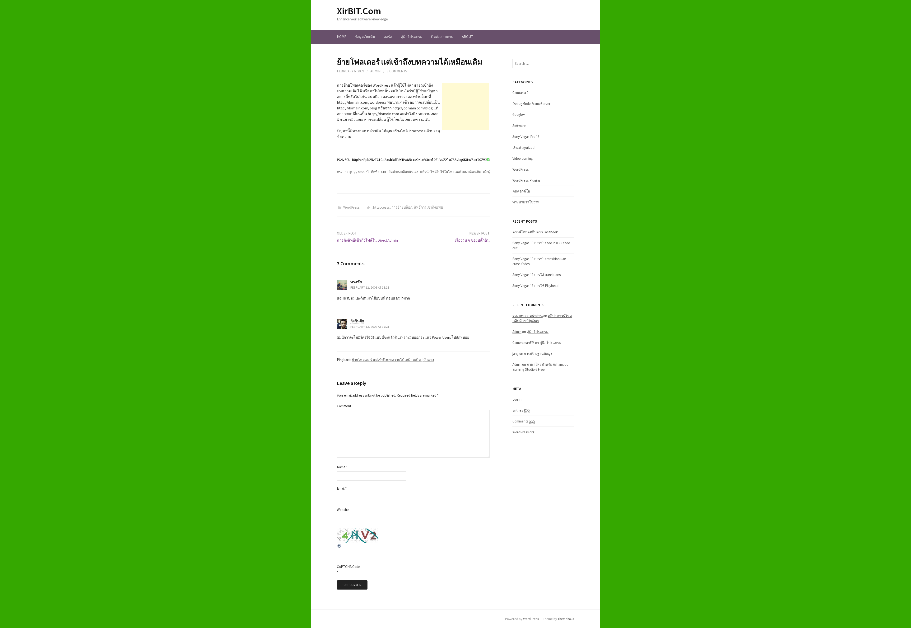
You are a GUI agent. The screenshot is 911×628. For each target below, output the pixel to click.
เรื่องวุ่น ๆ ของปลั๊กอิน (472, 240)
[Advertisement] (465, 106)
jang (515, 353)
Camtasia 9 (520, 92)
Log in (516, 399)
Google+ (518, 114)
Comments (523, 421)
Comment (344, 406)
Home (341, 36)
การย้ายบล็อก (401, 207)
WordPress (351, 207)
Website (343, 509)
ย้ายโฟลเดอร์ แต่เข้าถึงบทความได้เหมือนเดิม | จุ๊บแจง (393, 359)
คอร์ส (388, 36)
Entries (521, 410)
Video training (522, 158)
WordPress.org (523, 432)
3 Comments (397, 71)
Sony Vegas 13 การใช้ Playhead (535, 285)
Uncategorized (523, 147)
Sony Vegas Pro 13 (525, 136)
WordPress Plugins (526, 180)
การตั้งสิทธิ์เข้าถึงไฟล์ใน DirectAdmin (367, 240)
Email (342, 488)
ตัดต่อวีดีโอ (521, 191)
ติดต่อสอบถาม (442, 36)
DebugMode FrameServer (531, 103)
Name (342, 467)
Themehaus (566, 619)
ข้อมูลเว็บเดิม (365, 36)
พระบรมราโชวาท (525, 202)
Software (519, 125)
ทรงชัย (356, 281)
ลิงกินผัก (357, 321)
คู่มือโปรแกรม (412, 36)
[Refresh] (339, 545)
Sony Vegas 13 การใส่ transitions (536, 274)
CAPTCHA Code (348, 566)
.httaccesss (381, 207)
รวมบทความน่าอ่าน (527, 316)
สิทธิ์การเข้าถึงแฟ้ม (428, 207)
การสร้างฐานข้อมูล (538, 353)
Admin (375, 71)
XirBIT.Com (359, 11)
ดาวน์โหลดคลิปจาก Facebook (535, 232)
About (467, 36)
